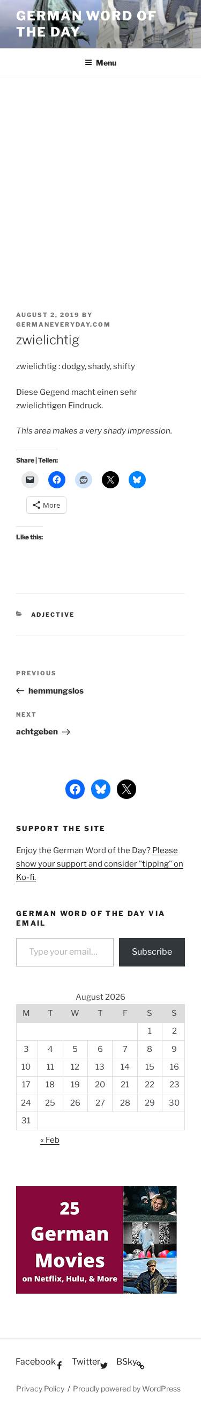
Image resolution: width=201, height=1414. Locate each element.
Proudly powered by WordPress (127, 1388)
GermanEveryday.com (63, 324)
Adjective (53, 614)
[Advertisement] (100, 183)
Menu (106, 62)
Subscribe (152, 952)
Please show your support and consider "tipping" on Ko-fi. (99, 864)
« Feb (49, 1140)
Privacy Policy (40, 1388)
